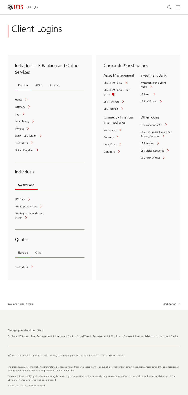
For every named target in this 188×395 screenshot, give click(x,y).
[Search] (169, 7)
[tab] (23, 85)
